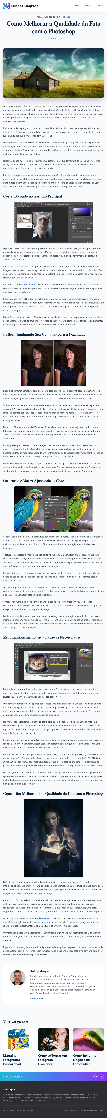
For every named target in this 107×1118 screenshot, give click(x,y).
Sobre (87, 5)
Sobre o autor (37, 998)
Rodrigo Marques (55, 38)
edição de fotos (42, 918)
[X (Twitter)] (102, 1076)
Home (76, 5)
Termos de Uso (8, 1111)
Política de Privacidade (25, 1111)
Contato (100, 5)
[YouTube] (95, 1076)
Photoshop (29, 284)
